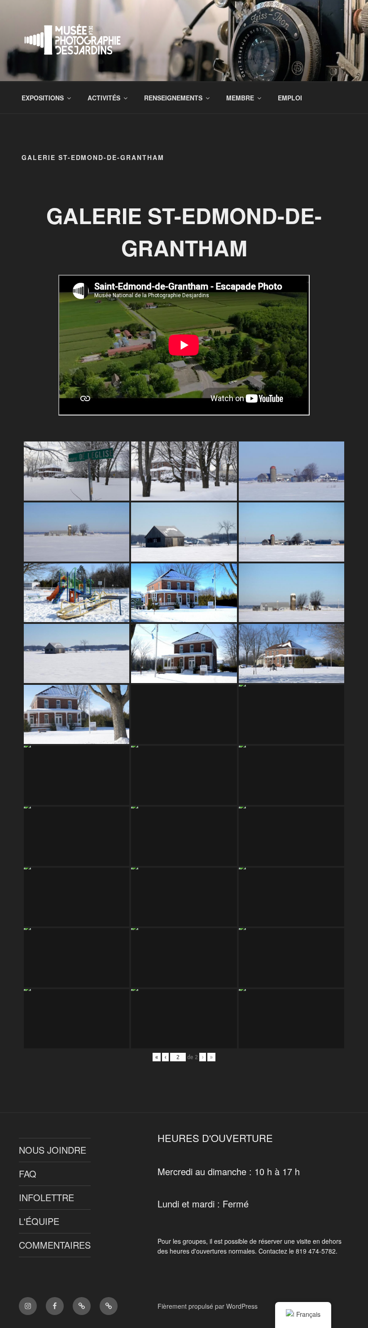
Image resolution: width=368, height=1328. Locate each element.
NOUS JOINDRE (52, 1149)
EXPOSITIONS (43, 97)
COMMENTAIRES (55, 1244)
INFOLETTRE (46, 1197)
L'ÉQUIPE (39, 1221)
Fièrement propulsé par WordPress (208, 1306)
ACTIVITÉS (104, 97)
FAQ (27, 1173)
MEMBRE (240, 97)
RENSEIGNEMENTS (173, 97)
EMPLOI (290, 97)
